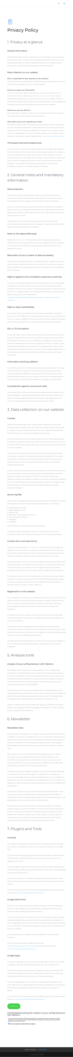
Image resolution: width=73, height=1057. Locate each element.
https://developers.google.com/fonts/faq (21, 946)
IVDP (42, 1054)
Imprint (32, 84)
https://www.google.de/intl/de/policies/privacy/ (28, 999)
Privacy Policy (42, 1049)
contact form (46, 96)
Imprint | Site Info (30, 1049)
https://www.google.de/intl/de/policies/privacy (28, 893)
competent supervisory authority (52, 136)
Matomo (47, 670)
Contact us (14, 1006)
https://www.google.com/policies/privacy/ (21, 949)
